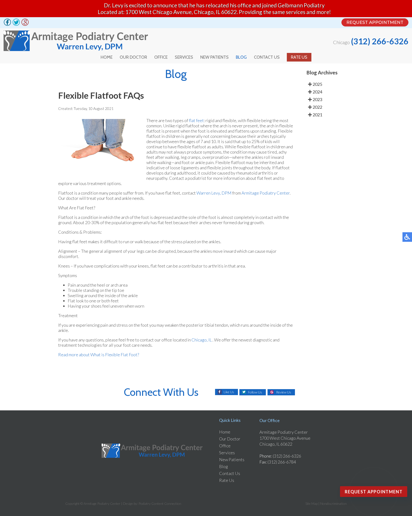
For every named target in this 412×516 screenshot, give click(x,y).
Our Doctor (133, 57)
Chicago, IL (201, 339)
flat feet (196, 120)
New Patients (214, 57)
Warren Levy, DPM (214, 193)
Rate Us (299, 57)
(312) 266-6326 (379, 41)
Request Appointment (373, 491)
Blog (241, 57)
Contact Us (267, 57)
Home (107, 57)
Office (161, 57)
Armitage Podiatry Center (266, 193)
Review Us (283, 392)
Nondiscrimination (333, 503)
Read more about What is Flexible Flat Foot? (98, 354)
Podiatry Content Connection (160, 503)
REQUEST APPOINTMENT (374, 22)
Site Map (311, 503)
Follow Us (255, 392)
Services (184, 57)
